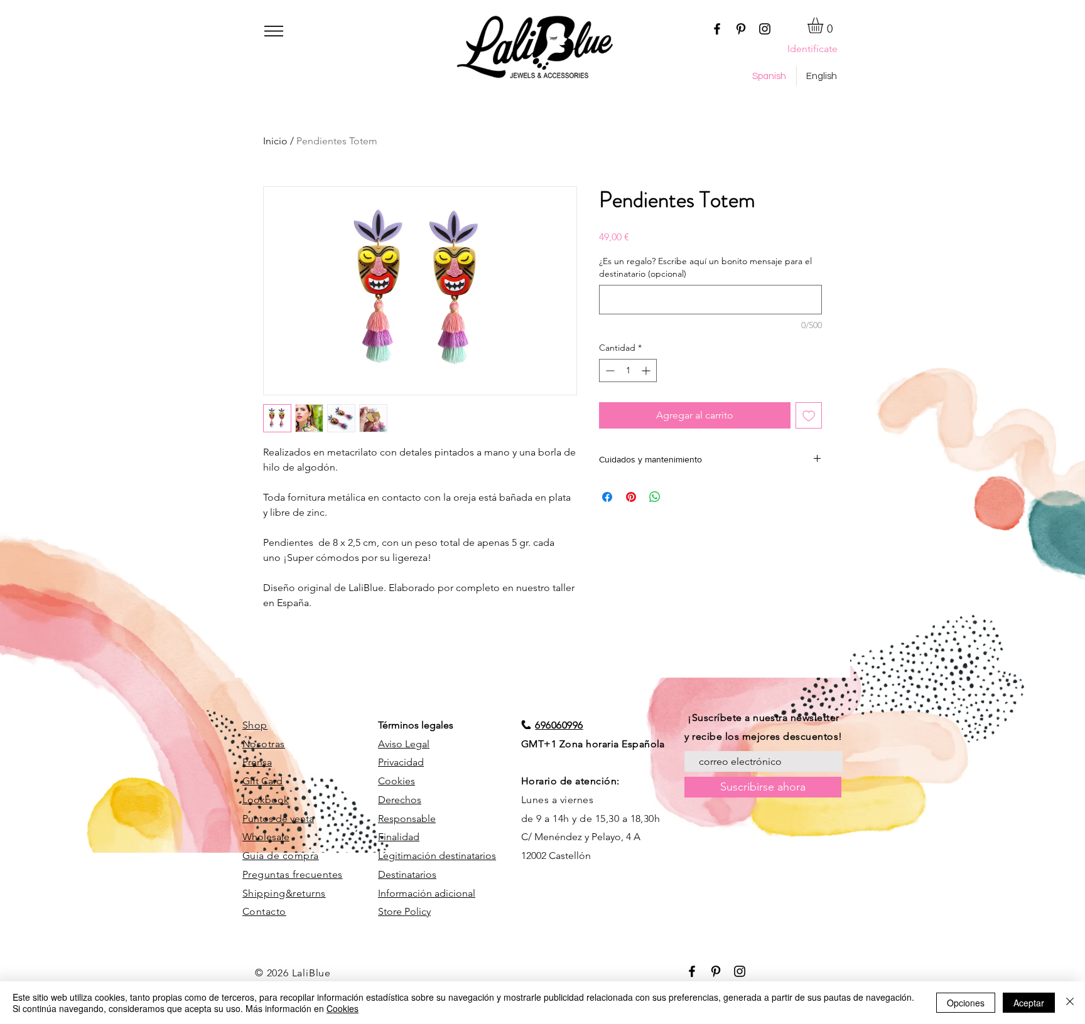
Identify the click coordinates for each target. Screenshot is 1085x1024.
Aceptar (1028, 1002)
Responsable (407, 818)
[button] (273, 31)
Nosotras (263, 744)
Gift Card (262, 781)
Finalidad (398, 837)
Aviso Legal (403, 744)
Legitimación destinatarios (437, 855)
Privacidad (401, 762)
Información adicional (426, 893)
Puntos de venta (278, 818)
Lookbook (265, 800)
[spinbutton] (628, 370)
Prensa (257, 762)
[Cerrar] (1069, 1002)
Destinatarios (407, 874)
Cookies (396, 781)
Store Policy (404, 911)
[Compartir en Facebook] (607, 496)
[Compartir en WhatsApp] (654, 496)
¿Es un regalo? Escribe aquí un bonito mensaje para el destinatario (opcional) (705, 267)
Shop (254, 725)
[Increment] (647, 370)
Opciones (966, 1002)
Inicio (275, 141)
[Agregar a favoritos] (809, 415)
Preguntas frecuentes (292, 874)
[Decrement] (609, 370)
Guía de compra (280, 855)
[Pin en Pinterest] (631, 496)
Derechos (399, 800)
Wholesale (265, 837)
